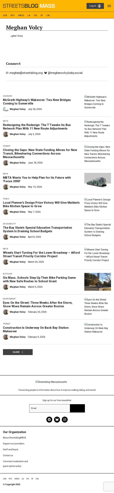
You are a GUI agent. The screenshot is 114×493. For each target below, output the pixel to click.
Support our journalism (13, 443)
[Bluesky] (57, 420)
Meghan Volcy (18, 109)
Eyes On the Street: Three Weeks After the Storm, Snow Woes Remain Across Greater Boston (37, 304)
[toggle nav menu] (109, 6)
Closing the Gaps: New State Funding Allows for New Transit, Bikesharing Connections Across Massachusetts (40, 153)
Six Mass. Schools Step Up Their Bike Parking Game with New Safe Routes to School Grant (39, 279)
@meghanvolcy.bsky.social (65, 73)
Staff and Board (10, 449)
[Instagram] (65, 420)
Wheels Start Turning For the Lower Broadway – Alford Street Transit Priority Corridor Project (41, 254)
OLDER (16, 352)
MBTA (5, 121)
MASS (21, 15)
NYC (13, 15)
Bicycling (7, 274)
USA (5, 15)
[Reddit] (49, 420)
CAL (48, 15)
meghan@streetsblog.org (26, 73)
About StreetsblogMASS (14, 437)
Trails (6, 199)
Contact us (8, 455)
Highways (7, 96)
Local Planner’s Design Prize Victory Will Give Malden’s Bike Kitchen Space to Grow (41, 204)
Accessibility (9, 224)
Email (33, 408)
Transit (6, 146)
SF (42, 15)
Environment (9, 299)
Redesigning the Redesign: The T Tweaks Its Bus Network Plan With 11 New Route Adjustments (37, 126)
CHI (35, 15)
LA (29, 15)
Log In (93, 5)
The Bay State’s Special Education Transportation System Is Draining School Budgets (37, 229)
